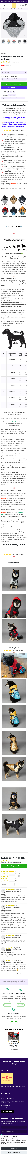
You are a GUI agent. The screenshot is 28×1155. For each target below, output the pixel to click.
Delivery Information (7, 1098)
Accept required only (14, 1152)
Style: (9, 76)
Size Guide (13, 183)
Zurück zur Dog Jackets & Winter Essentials (14, 982)
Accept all (14, 1148)
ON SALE (22, 98)
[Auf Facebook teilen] (8, 92)
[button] (5, 62)
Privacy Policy (5, 1105)
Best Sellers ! (12, 95)
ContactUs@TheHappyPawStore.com (13, 1086)
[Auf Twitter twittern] (11, 92)
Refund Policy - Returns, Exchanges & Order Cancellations (12, 1102)
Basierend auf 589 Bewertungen (11, 863)
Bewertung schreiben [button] (14, 866)
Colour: (7, 70)
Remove (18, 1033)
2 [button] (10, 974)
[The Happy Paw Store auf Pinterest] (14, 1064)
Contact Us (4, 1096)
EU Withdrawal (7, 1111)
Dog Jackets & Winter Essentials (11, 9)
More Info (7, 1005)
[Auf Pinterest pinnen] (14, 92)
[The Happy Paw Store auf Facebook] (12, 1064)
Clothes (3, 53)
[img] (10, 890)
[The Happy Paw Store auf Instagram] (15, 1064)
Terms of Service (6, 1108)
